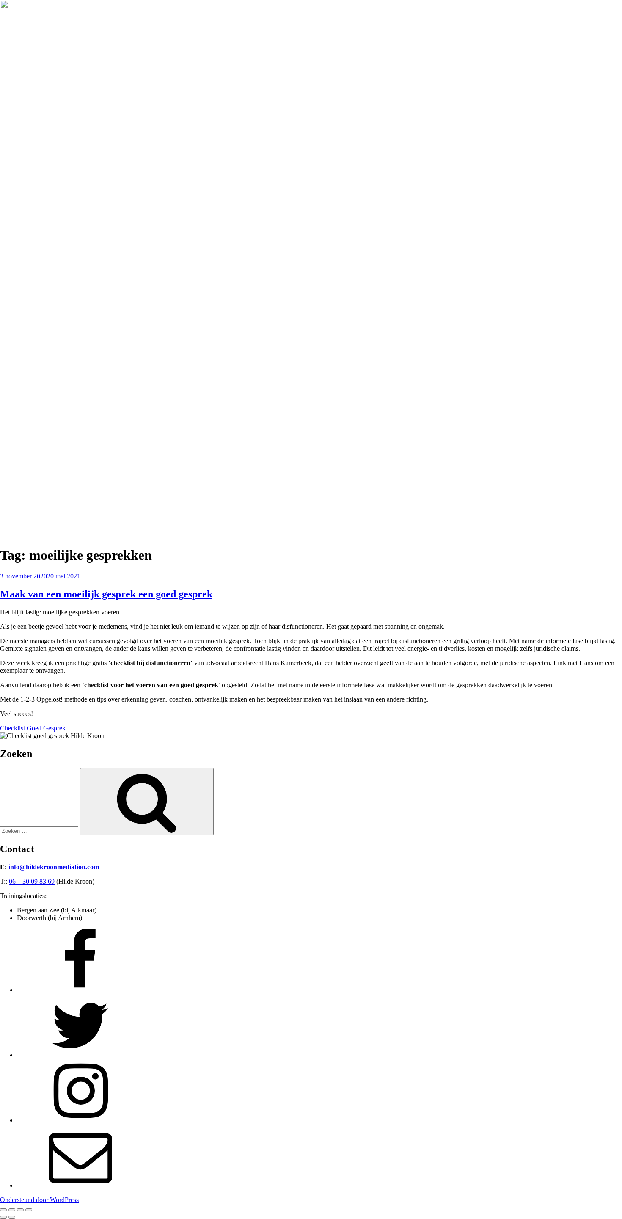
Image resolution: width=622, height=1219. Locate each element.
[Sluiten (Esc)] (28, 1209)
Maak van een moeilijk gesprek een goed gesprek (106, 594)
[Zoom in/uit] (3, 1209)
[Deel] (20, 1209)
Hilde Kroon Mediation (31, 520)
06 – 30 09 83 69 (32, 881)
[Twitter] (80, 1055)
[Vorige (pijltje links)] (3, 1217)
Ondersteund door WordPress (39, 1199)
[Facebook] (80, 989)
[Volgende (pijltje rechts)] (11, 1217)
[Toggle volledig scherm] (11, 1209)
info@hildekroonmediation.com (53, 867)
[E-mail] (80, 1185)
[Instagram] (80, 1120)
